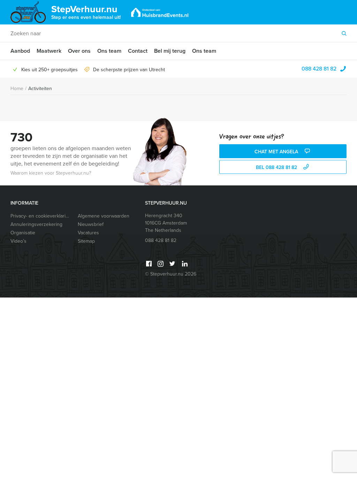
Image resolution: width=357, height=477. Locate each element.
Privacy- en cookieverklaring (40, 216)
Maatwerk (49, 51)
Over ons (79, 51)
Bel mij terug (169, 51)
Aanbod (20, 51)
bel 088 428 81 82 (277, 167)
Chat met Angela (277, 151)
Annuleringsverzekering (36, 224)
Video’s (18, 241)
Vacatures (88, 232)
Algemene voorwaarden (103, 216)
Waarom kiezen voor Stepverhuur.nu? (50, 173)
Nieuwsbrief (91, 224)
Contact (137, 51)
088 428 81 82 (319, 69)
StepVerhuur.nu (86, 11)
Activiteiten (40, 88)
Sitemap (86, 241)
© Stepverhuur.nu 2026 (170, 274)
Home (16, 88)
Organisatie (22, 232)
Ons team (109, 51)
